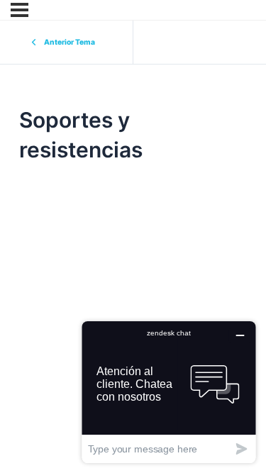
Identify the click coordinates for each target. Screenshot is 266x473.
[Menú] (19, 10)
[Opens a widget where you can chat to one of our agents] (169, 392)
